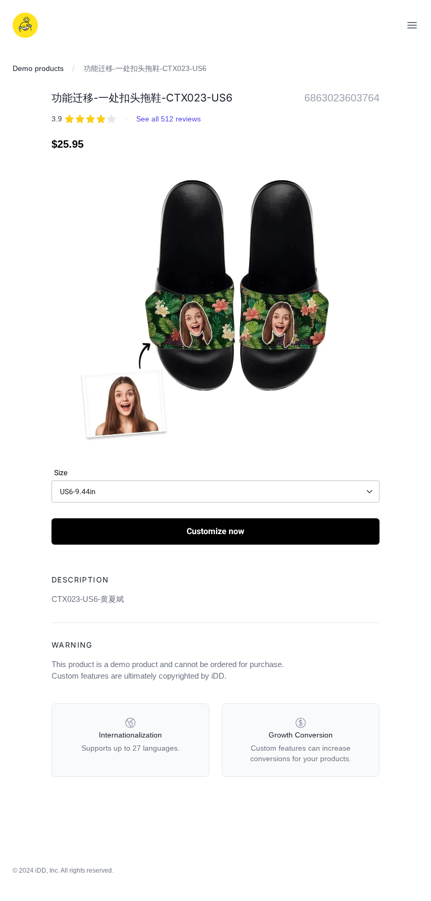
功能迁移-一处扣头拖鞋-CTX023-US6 (145, 68)
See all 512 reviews (168, 119)
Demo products (38, 68)
